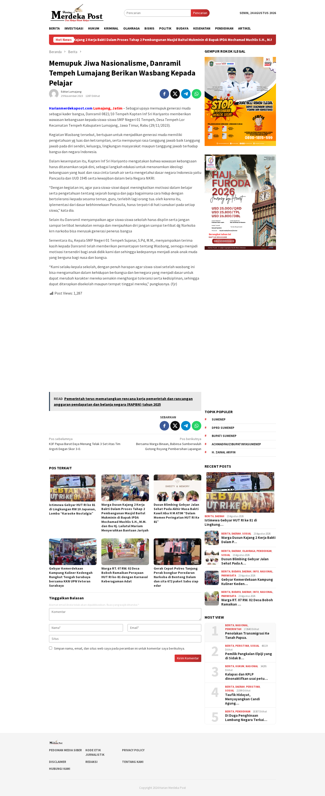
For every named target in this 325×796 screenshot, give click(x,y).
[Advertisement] (125, 342)
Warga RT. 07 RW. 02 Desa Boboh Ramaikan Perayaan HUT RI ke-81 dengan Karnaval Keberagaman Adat (124, 574)
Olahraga (248, 551)
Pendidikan (264, 551)
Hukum (239, 666)
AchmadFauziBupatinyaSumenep (236, 444)
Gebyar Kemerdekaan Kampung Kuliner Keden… (247, 581)
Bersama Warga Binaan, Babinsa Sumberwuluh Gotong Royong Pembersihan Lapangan (168, 444)
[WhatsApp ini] (196, 94)
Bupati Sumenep (224, 436)
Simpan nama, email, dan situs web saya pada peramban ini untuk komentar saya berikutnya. (119, 648)
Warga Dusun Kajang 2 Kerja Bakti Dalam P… (248, 540)
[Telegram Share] (186, 94)
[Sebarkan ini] (164, 94)
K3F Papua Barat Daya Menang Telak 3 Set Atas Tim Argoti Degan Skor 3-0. (84, 444)
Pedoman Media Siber (65, 750)
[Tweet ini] (175, 94)
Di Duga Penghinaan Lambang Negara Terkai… (246, 717)
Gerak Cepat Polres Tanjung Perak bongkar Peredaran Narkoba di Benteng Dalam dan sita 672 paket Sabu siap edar (176, 577)
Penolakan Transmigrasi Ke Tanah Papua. (247, 635)
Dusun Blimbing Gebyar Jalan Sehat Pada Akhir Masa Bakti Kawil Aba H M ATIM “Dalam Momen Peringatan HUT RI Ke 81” (176, 513)
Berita (209, 516)
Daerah (219, 516)
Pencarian (200, 13)
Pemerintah (233, 629)
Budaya (236, 571)
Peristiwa (242, 645)
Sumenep (219, 419)
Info (256, 571)
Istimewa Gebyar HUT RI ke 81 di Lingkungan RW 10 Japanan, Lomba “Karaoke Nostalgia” (72, 509)
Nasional (266, 571)
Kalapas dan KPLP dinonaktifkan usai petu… (246, 676)
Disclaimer (57, 762)
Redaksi (91, 762)
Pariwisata (228, 575)
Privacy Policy (133, 750)
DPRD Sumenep (223, 428)
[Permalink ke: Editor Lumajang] (54, 93)
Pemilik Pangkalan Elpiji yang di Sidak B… (248, 656)
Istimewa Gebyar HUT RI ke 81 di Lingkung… (231, 522)
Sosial (246, 533)
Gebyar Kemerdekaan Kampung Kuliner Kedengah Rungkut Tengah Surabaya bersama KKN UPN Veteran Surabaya (71, 577)
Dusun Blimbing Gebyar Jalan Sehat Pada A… (245, 561)
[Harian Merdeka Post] (77, 12)
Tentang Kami (132, 762)
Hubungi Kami (59, 769)
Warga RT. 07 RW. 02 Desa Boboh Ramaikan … (247, 602)
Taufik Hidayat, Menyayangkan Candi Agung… (242, 699)
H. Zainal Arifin (224, 452)
